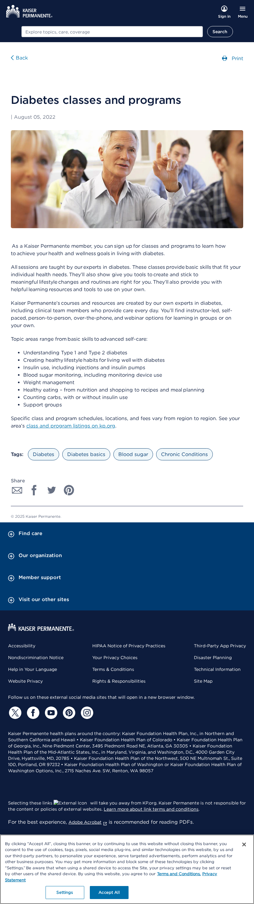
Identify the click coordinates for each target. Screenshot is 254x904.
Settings (64, 892)
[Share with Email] (17, 490)
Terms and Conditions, (179, 873)
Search (220, 31)
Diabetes (43, 454)
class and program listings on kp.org (70, 426)
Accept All (109, 892)
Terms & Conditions (113, 669)
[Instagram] (86, 713)
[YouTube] (50, 713)
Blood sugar (133, 454)
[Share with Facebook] (34, 490)
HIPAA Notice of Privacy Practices (128, 645)
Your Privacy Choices (115, 657)
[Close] (244, 844)
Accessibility (21, 645)
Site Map (203, 681)
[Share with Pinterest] (69, 490)
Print (236, 58)
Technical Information (217, 669)
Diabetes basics (86, 454)
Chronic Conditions (184, 454)
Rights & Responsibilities (119, 681)
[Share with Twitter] (52, 490)
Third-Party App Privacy (220, 645)
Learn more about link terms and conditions (151, 809)
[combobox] (112, 31)
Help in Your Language (32, 669)
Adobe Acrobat (85, 822)
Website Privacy (25, 681)
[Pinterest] (68, 713)
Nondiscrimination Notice (36, 657)
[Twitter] (14, 713)
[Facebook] (32, 713)
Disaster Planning (213, 657)
